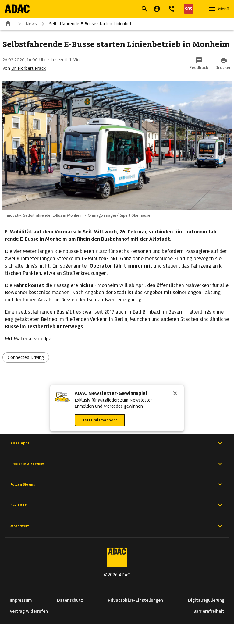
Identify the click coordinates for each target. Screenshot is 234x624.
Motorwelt (19, 526)
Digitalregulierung (206, 600)
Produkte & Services (27, 464)
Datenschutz (70, 600)
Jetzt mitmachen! (100, 420)
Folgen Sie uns (22, 484)
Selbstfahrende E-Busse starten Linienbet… (92, 24)
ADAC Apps (19, 443)
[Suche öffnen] (144, 8)
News (31, 24)
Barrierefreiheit (208, 611)
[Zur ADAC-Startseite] (17, 9)
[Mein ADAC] (157, 8)
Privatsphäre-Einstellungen (135, 600)
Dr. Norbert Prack (28, 68)
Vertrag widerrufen (29, 611)
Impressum (21, 600)
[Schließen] (175, 394)
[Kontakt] (171, 8)
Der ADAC (18, 505)
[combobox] (109, 9)
